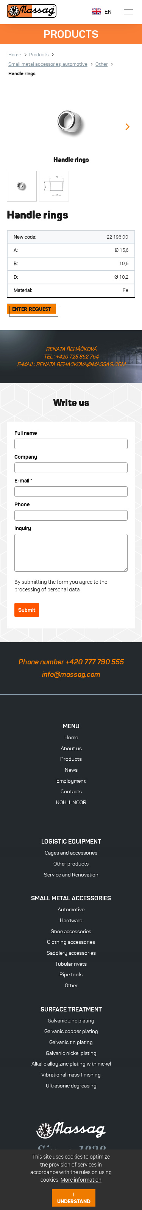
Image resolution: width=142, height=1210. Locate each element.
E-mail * (23, 480)
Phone (22, 504)
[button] (127, 127)
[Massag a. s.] (31, 11)
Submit (26, 610)
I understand (74, 1198)
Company (25, 456)
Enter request (31, 309)
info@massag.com (71, 674)
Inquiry (22, 528)
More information (81, 1179)
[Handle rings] (71, 123)
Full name (25, 433)
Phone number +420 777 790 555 (71, 662)
